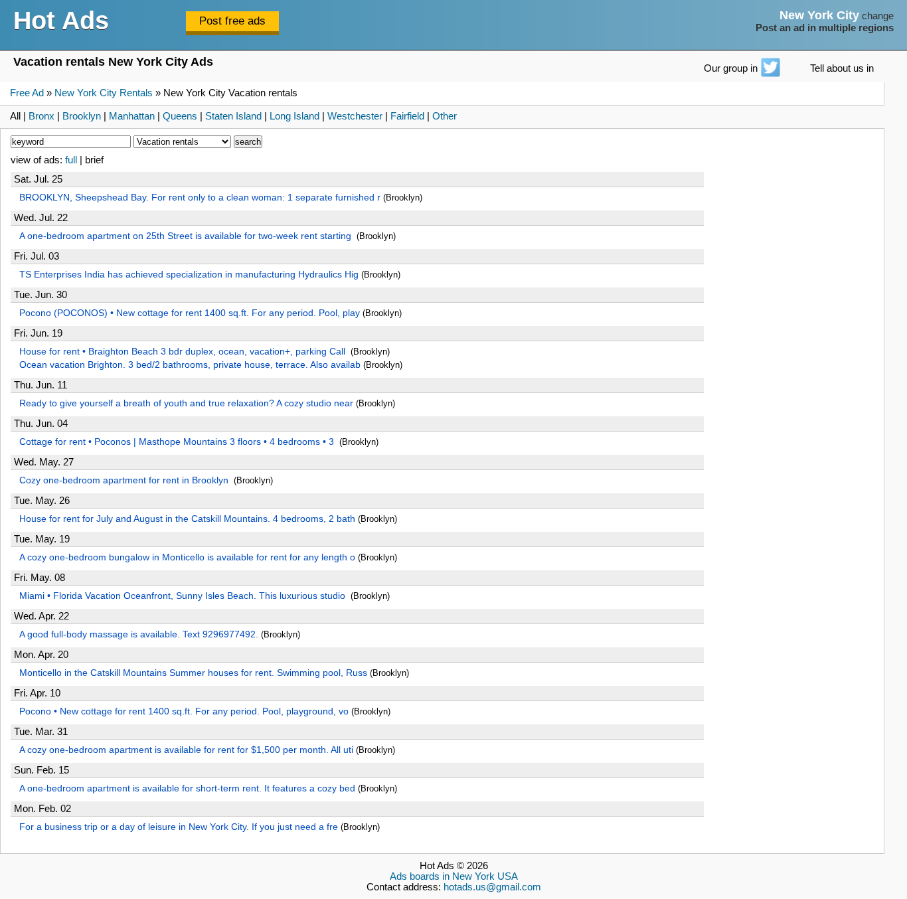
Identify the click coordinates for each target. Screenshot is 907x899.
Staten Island (233, 116)
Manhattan (132, 116)
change (878, 16)
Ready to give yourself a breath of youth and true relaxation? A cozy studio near (186, 403)
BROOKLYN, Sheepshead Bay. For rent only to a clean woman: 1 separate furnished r (199, 197)
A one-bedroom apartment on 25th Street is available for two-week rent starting (186, 235)
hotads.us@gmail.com (492, 887)
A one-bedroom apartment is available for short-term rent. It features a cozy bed (187, 788)
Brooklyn (81, 116)
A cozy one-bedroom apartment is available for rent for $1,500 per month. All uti (186, 749)
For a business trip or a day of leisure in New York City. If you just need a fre (178, 826)
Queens (180, 116)
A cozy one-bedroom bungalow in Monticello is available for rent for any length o (187, 557)
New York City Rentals (103, 93)
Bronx (41, 116)
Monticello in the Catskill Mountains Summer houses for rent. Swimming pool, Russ (193, 672)
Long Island (294, 116)
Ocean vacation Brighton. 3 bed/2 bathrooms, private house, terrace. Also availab (190, 364)
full (71, 160)
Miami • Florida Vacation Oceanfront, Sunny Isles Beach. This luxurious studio (183, 595)
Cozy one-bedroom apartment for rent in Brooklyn (125, 480)
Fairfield (407, 116)
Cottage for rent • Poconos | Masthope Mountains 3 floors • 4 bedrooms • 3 (178, 441)
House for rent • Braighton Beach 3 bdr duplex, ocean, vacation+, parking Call (183, 351)
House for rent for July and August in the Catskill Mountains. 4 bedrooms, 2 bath (187, 518)
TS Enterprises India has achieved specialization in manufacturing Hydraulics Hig (189, 274)
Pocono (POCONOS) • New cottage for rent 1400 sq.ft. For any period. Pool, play (189, 312)
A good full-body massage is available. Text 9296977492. (138, 634)
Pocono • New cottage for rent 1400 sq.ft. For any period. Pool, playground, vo (184, 711)
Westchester (354, 116)
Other (444, 116)
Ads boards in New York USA (454, 876)
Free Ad (27, 93)
